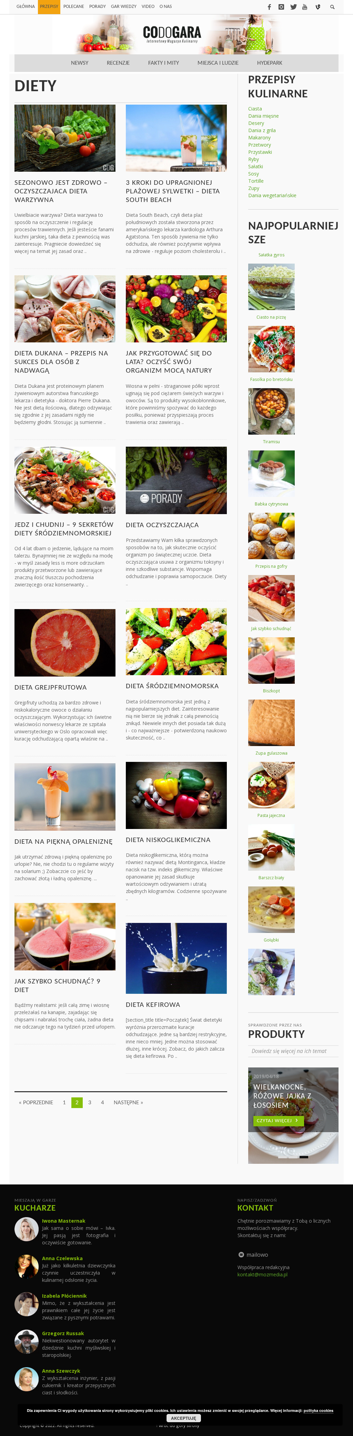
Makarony (259, 137)
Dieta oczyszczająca (162, 525)
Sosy (253, 173)
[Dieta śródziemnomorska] (176, 641)
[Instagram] (281, 7)
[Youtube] (305, 7)
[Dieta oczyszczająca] (176, 480)
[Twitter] (293, 7)
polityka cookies (318, 1410)
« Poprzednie (36, 1103)
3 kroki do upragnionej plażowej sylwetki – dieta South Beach (173, 191)
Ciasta (255, 108)
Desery (256, 123)
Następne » (128, 1103)
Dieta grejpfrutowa (50, 687)
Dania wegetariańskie (272, 195)
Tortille (256, 181)
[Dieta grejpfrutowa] (64, 642)
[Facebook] (269, 7)
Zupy (253, 188)
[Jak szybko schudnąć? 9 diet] (64, 936)
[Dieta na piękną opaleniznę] (64, 796)
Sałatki (255, 166)
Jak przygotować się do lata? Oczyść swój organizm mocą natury (169, 362)
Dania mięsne (263, 116)
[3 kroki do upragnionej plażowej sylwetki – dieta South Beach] (176, 137)
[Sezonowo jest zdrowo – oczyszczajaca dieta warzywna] (64, 137)
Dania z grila (262, 130)
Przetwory (259, 144)
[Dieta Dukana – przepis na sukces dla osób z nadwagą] (64, 308)
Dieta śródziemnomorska (172, 686)
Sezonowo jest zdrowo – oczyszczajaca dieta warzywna (61, 191)
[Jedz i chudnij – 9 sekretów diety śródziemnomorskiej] (64, 479)
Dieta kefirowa (153, 1005)
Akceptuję (183, 1418)
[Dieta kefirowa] (176, 958)
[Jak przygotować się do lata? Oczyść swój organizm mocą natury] (176, 308)
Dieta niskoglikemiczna (168, 840)
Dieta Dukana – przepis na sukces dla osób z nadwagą (61, 362)
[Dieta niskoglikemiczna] (176, 794)
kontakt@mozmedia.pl (263, 1274)
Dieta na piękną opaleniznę (63, 841)
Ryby (253, 159)
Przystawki (260, 152)
